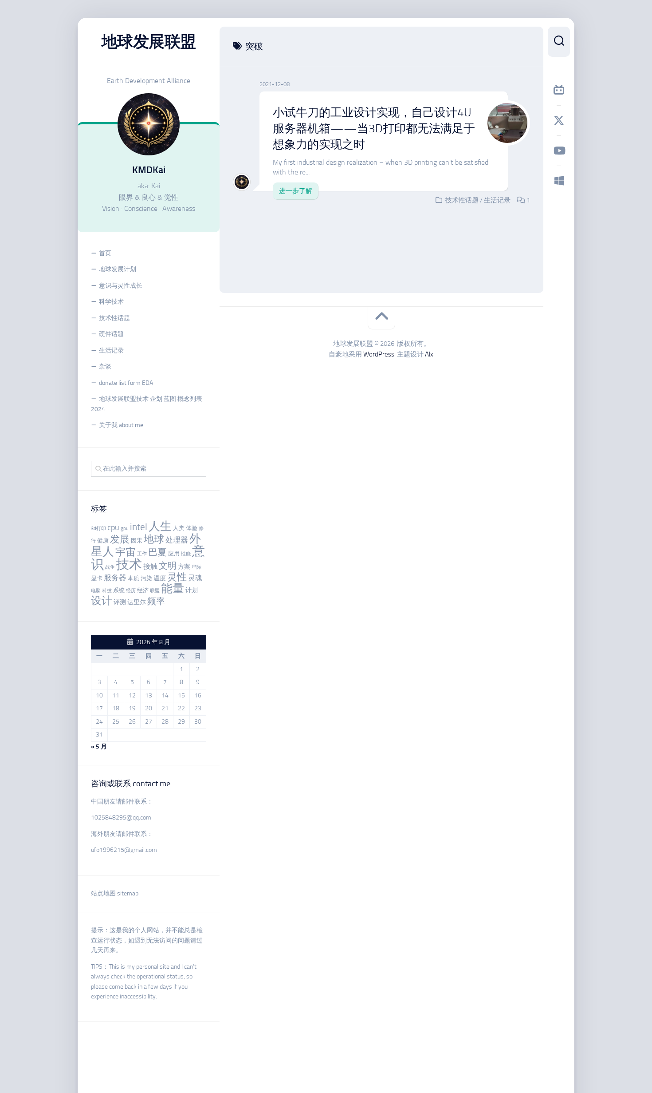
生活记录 (111, 350)
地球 (154, 539)
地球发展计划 (117, 269)
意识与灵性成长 (120, 285)
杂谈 (105, 366)
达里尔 (136, 602)
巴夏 (157, 552)
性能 (186, 554)
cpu (113, 527)
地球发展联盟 (149, 41)
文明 (168, 566)
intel (138, 527)
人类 (179, 528)
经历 (131, 591)
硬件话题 (111, 334)
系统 (119, 590)
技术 (129, 564)
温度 (159, 578)
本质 (133, 578)
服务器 (115, 577)
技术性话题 (114, 318)
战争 (110, 567)
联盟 (155, 591)
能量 (172, 588)
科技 (107, 591)
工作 (142, 554)
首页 (105, 253)
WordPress (378, 354)
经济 (143, 590)
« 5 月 (99, 746)
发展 (120, 539)
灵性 (177, 577)
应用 (174, 553)
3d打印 (98, 528)
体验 (191, 528)
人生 (160, 526)
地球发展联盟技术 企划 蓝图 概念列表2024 (146, 404)
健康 (103, 540)
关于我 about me (121, 425)
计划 (191, 590)
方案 (184, 566)
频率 (156, 601)
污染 (146, 578)
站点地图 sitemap (114, 893)
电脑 (96, 591)
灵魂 (195, 578)
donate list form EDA (126, 383)
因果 (136, 540)
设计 (101, 600)
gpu (125, 528)
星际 (196, 567)
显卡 (96, 578)
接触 (150, 566)
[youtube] (559, 150)
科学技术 (111, 301)
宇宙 (125, 552)
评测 (120, 602)
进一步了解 (295, 191)
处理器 (176, 539)
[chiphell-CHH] (559, 180)
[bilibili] (559, 90)
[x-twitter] (559, 120)
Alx (429, 354)
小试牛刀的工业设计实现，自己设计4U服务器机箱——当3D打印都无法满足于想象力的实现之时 (374, 129)
